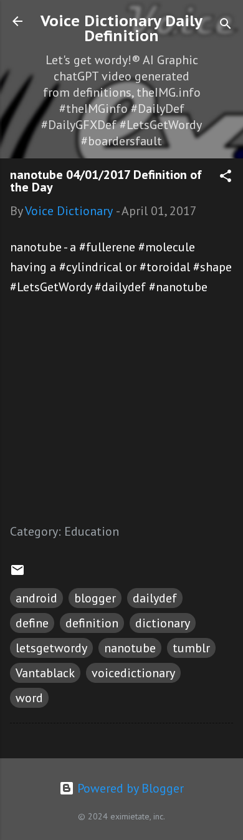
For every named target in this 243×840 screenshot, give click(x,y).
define (32, 623)
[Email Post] (17, 573)
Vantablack (45, 673)
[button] (225, 177)
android (36, 598)
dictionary (162, 623)
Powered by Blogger (129, 788)
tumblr (191, 648)
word (29, 698)
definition (91, 623)
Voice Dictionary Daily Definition (121, 28)
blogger (95, 598)
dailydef (155, 598)
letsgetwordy (51, 648)
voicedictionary (133, 673)
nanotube (130, 648)
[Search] (225, 25)
